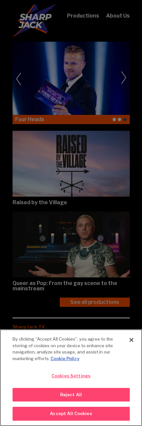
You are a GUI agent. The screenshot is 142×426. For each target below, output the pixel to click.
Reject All (71, 394)
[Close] (131, 340)
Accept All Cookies (71, 413)
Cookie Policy (65, 358)
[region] (71, 377)
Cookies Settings (71, 375)
